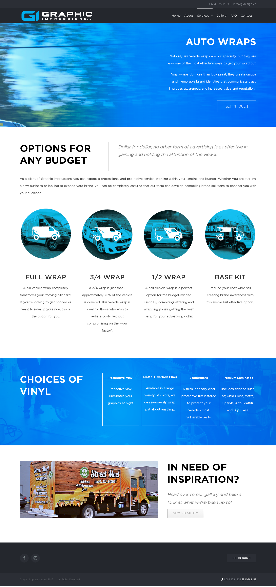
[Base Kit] (230, 210)
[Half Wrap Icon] (169, 210)
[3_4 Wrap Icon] (107, 210)
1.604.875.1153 (219, 4)
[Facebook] (24, 558)
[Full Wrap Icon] (46, 210)
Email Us (250, 579)
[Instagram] (35, 558)
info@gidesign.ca (244, 4)
